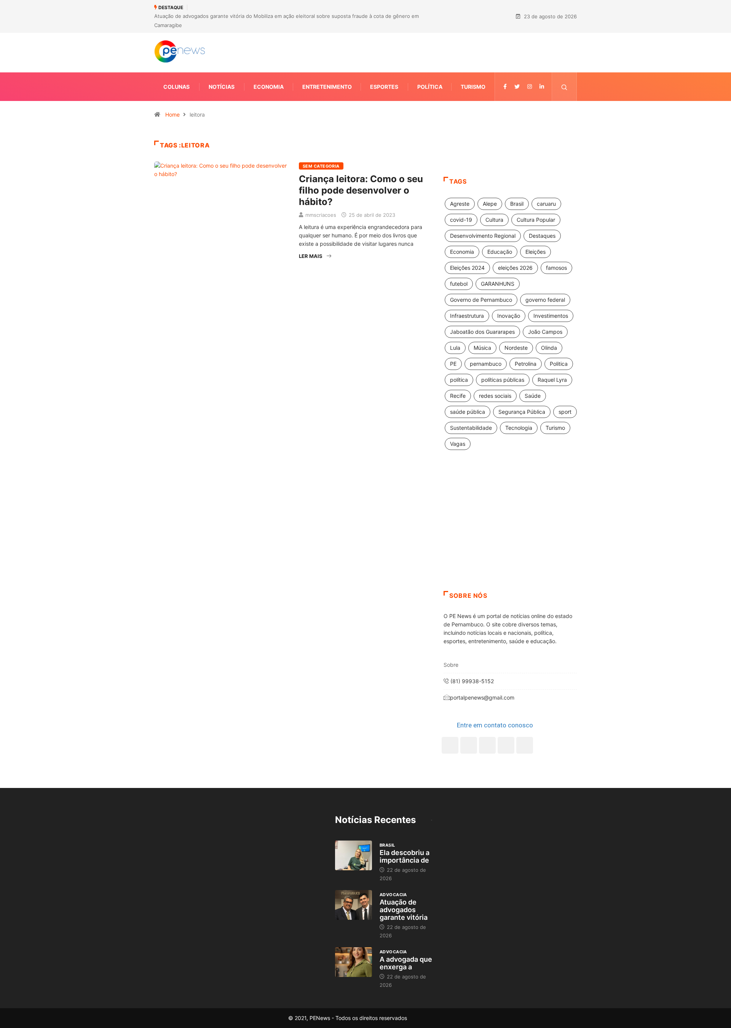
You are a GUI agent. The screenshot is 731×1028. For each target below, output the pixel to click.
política (459, 379)
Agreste (459, 203)
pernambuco (485, 363)
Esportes (384, 86)
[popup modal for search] (564, 86)
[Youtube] (524, 745)
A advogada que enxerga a (406, 963)
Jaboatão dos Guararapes (482, 331)
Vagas (457, 443)
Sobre (451, 664)
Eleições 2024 (467, 267)
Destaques (542, 235)
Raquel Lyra (552, 379)
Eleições (535, 251)
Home (172, 114)
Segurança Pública (521, 411)
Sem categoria (321, 166)
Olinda (549, 347)
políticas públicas (502, 379)
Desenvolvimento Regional (483, 235)
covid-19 (461, 219)
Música (482, 347)
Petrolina (525, 363)
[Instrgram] (529, 86)
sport (565, 411)
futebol (459, 283)
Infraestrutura (467, 315)
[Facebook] (450, 745)
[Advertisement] (510, 530)
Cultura (494, 219)
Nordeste (516, 347)
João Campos (545, 331)
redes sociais (495, 395)
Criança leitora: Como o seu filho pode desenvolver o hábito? (361, 190)
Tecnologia (518, 427)
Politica (559, 363)
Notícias (222, 86)
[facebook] (505, 86)
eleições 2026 (515, 267)
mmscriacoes (320, 215)
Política (429, 86)
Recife (458, 395)
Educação (499, 251)
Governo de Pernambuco (481, 299)
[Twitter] (517, 86)
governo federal (545, 299)
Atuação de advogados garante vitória (404, 909)
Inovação (508, 315)
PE (453, 363)
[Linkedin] (541, 86)
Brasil (517, 203)
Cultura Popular (536, 219)
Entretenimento (327, 86)
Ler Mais (310, 256)
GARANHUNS (497, 283)
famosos (556, 267)
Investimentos (550, 315)
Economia (269, 86)
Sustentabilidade (471, 427)
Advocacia (393, 894)
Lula (455, 347)
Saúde (533, 395)
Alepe (490, 203)
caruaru (546, 203)
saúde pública (467, 411)
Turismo (473, 86)
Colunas (176, 86)
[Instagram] (506, 745)
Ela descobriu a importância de (404, 856)
